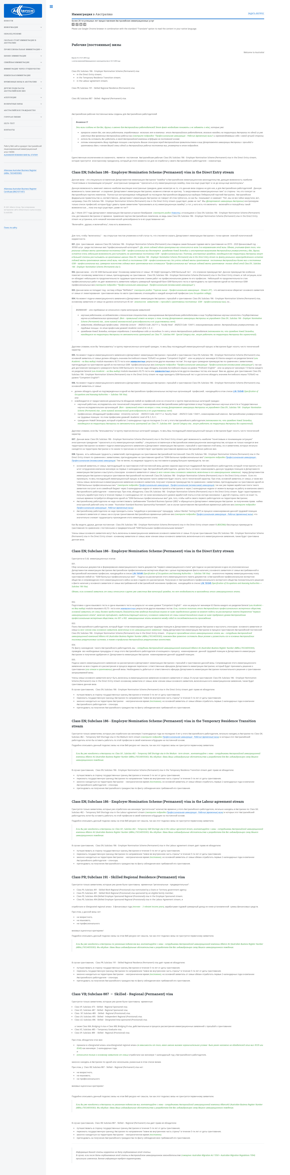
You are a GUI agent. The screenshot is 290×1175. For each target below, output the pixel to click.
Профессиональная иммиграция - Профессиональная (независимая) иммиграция (176, 485)
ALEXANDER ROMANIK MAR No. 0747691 (21, 155)
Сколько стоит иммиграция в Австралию (20, 41)
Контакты (9, 130)
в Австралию (92, 14)
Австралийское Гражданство (20, 110)
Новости (176, 212)
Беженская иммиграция (17, 75)
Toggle (51, 6)
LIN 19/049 (238, 391)
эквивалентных (137, 361)
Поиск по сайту (10, 227)
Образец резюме (12, 34)
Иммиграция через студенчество (22, 69)
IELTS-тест (9, 123)
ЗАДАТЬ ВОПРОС (256, 13)
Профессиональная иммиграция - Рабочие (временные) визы (105, 507)
